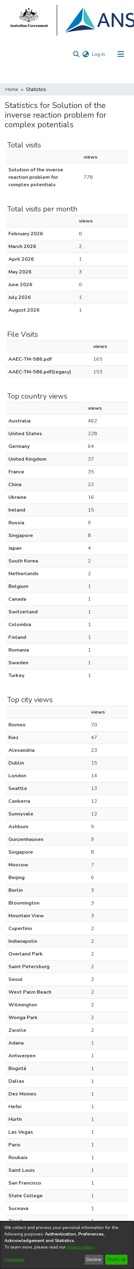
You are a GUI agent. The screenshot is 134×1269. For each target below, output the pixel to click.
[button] (76, 54)
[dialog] (67, 1245)
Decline (93, 1259)
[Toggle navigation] (120, 54)
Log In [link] (99, 54)
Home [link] (11, 89)
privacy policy (80, 1247)
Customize (14, 1259)
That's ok (116, 1259)
